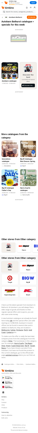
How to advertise (6, 415)
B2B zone (4, 418)
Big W (27, 346)
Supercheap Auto (17, 346)
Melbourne (5, 330)
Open (33, 3)
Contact (3, 402)
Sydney (13, 330)
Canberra (9, 332)
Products (4, 408)
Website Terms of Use (19, 427)
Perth (26, 330)
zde (11, 321)
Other (10, 341)
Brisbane (19, 330)
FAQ (2, 400)
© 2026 (19, 425)
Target (32, 346)
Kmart (8, 346)
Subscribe (32, 17)
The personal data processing (19, 430)
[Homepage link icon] (2, 364)
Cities (3, 405)
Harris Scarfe (19, 343)
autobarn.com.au (12, 355)
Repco (3, 348)
